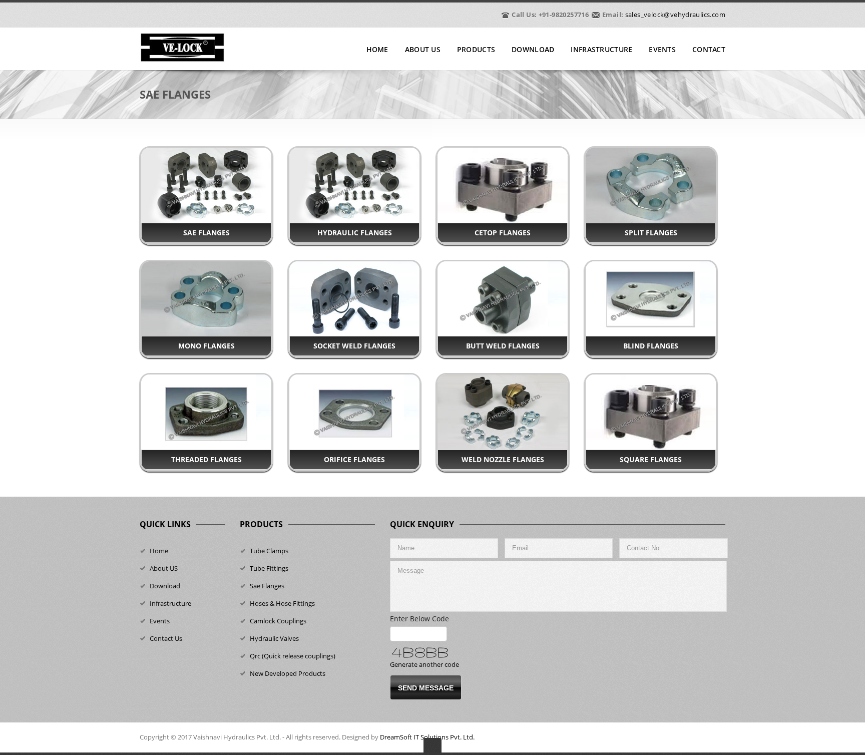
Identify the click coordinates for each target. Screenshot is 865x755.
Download (533, 50)
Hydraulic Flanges (354, 232)
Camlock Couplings (278, 620)
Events (662, 50)
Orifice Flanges (354, 459)
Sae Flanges (267, 585)
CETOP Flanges (503, 232)
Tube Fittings (269, 568)
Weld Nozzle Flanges (503, 459)
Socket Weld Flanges (354, 345)
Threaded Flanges (206, 459)
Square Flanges (651, 459)
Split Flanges (651, 232)
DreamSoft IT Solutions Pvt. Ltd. (427, 736)
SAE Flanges (206, 232)
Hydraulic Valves (274, 638)
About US (164, 568)
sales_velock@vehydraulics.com (675, 14)
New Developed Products (287, 673)
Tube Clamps (269, 550)
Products (476, 50)
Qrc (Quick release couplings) (292, 655)
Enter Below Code (422, 618)
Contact (708, 50)
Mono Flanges (206, 345)
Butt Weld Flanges (503, 345)
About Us (423, 50)
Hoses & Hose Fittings (282, 603)
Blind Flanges (650, 345)
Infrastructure (601, 50)
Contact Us (166, 638)
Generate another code (424, 664)
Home (377, 50)
